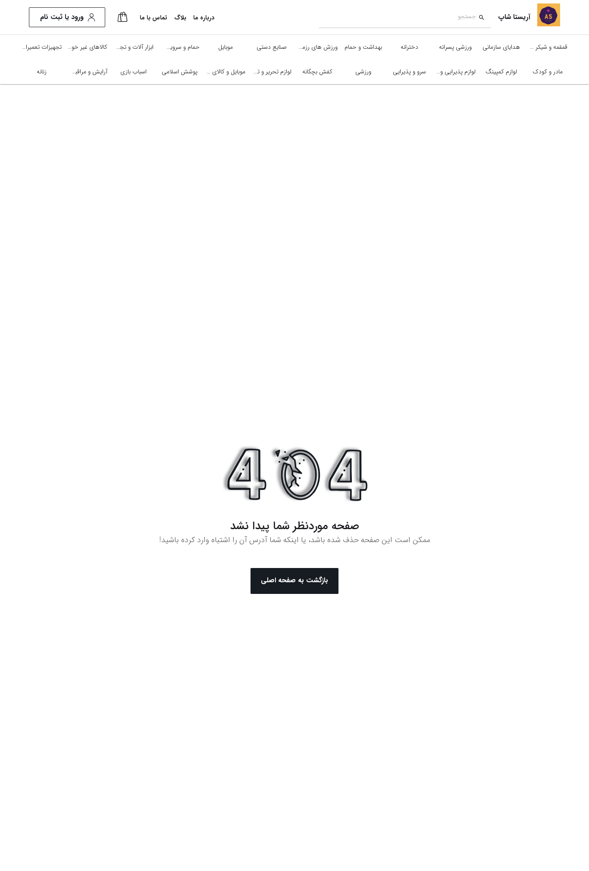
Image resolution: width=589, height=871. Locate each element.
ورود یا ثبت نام (62, 17)
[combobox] (397, 17)
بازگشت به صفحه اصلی (294, 580)
